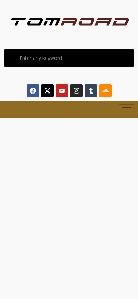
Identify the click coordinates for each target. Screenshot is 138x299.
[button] (19, 165)
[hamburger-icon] (126, 109)
